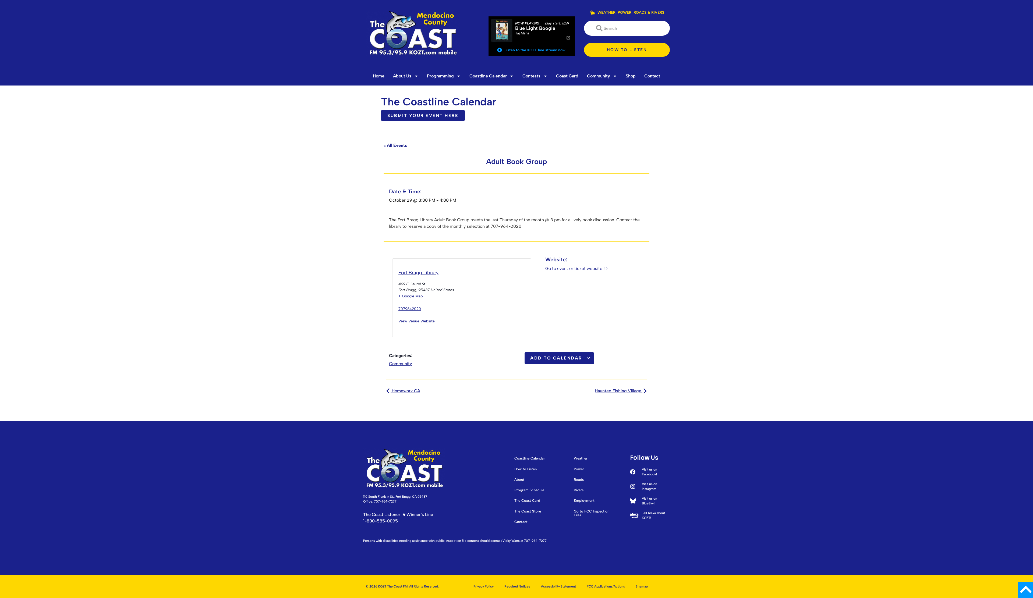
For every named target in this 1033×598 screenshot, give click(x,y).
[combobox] (627, 28)
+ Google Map (410, 296)
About (519, 480)
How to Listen (525, 469)
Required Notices (517, 586)
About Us (402, 76)
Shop (631, 76)
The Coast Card (527, 501)
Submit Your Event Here (422, 115)
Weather (581, 458)
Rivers (578, 490)
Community (598, 76)
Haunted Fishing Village (618, 390)
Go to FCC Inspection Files (591, 513)
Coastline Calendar (488, 76)
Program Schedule (529, 490)
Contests (531, 76)
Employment (584, 501)
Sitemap (642, 586)
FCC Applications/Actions (606, 586)
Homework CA (405, 390)
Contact (652, 76)
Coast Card (567, 76)
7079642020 (409, 309)
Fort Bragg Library (418, 273)
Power (579, 469)
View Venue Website (416, 321)
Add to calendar (557, 358)
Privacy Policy (483, 586)
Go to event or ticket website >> (576, 268)
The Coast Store (527, 511)
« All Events (395, 145)
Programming (440, 76)
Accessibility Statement (558, 586)
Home (378, 76)
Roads (579, 480)
